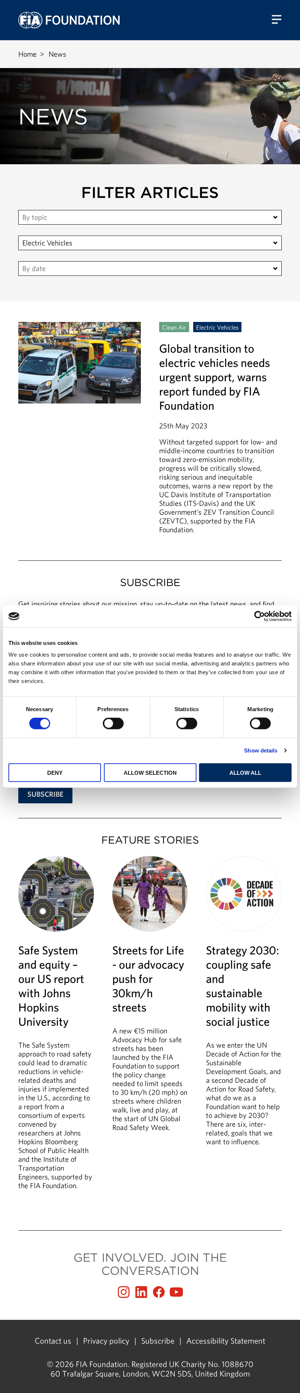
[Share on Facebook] (159, 1292)
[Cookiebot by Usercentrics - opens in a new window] (260, 616)
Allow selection (150, 772)
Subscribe (158, 1340)
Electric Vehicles (47, 243)
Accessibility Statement (225, 1340)
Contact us (53, 1340)
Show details (260, 750)
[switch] (113, 723)
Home (27, 54)
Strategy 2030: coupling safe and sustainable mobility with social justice (244, 1004)
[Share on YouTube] (176, 1292)
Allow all (245, 772)
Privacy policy (106, 1340)
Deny (55, 772)
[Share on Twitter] (141, 1292)
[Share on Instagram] (123, 1292)
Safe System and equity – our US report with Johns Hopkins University (56, 1026)
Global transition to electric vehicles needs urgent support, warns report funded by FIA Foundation (150, 428)
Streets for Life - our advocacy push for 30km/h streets (150, 997)
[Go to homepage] (69, 20)
